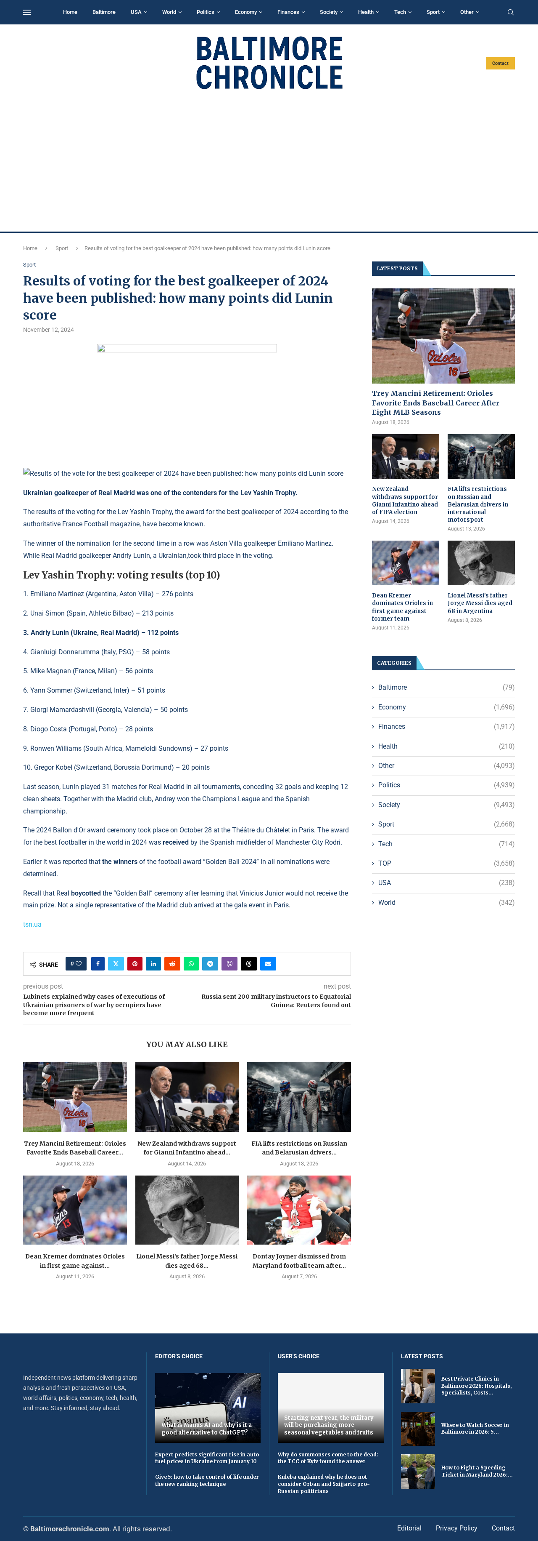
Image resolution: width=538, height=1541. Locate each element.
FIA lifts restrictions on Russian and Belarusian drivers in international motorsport (478, 504)
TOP (446, 863)
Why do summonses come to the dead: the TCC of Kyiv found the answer (328, 1458)
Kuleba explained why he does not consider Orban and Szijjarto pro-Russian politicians (324, 1484)
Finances (288, 12)
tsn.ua (32, 924)
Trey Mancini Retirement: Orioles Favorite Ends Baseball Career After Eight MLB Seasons (435, 402)
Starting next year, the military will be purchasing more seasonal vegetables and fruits (329, 1425)
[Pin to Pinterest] (134, 963)
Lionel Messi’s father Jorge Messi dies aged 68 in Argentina (480, 603)
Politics (205, 12)
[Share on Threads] (249, 963)
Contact (500, 63)
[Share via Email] (268, 963)
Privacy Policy (456, 1528)
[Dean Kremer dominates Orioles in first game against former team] (75, 1210)
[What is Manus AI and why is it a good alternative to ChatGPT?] (208, 1407)
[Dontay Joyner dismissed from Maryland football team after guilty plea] (299, 1210)
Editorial (409, 1528)
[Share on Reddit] (172, 963)
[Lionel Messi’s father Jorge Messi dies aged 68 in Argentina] (187, 1210)
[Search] (510, 12)
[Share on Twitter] (116, 963)
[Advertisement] (269, 161)
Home (70, 12)
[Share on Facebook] (98, 963)
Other (467, 12)
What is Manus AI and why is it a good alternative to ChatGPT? (206, 1428)
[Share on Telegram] (210, 963)
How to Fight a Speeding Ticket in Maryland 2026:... (477, 1471)
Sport (433, 12)
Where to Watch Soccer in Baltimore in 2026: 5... (475, 1428)
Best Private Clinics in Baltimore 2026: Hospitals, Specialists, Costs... (476, 1386)
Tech (400, 12)
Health (366, 12)
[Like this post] (79, 963)
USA (136, 12)
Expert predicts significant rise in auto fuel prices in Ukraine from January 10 (207, 1458)
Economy (246, 12)
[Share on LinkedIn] (153, 963)
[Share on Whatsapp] (191, 963)
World (169, 12)
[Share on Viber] (229, 963)
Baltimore (104, 12)
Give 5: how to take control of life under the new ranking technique (207, 1480)
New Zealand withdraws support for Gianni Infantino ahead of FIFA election (405, 500)
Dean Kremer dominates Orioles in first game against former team (402, 607)
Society (329, 12)
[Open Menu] (27, 12)
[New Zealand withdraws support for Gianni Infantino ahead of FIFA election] (187, 1096)
